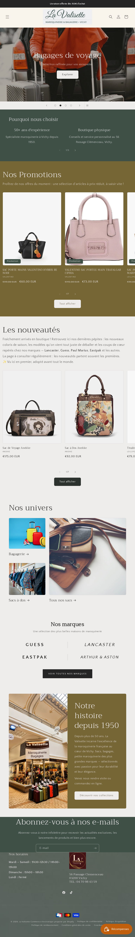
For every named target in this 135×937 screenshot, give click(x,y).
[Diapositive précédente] (46, 105)
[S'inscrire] (95, 848)
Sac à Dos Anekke (76, 448)
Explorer (67, 74)
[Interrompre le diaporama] (88, 105)
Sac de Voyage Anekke (16, 448)
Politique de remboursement (44, 925)
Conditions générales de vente (76, 925)
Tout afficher (67, 303)
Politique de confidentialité (89, 921)
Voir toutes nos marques (67, 673)
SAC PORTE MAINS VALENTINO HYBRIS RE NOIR (30, 271)
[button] (7, 17)
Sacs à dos (17, 600)
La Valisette (24, 922)
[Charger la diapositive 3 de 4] (65, 105)
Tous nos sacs (60, 600)
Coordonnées (100, 925)
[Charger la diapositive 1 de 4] (55, 105)
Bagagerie (17, 554)
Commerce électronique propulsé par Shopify (52, 922)
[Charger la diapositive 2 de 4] (60, 105)
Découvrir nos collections (96, 795)
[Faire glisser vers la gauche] (60, 150)
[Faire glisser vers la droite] (75, 150)
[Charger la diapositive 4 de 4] (71, 105)
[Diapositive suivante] (79, 105)
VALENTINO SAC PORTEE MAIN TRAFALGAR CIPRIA (93, 271)
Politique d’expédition (116, 921)
